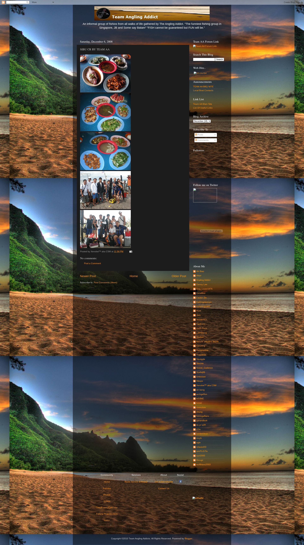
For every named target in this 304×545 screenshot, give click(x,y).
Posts (200, 135)
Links (107, 520)
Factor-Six (201, 297)
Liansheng (201, 333)
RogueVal (201, 355)
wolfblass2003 (203, 464)
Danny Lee (201, 284)
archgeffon (201, 394)
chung (199, 412)
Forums (107, 488)
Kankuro (200, 324)
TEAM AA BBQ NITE (203, 86)
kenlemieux (202, 433)
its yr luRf (201, 425)
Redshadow (202, 350)
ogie (198, 442)
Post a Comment (92, 263)
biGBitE (200, 398)
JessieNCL (201, 319)
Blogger (188, 538)
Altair (198, 275)
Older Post (179, 276)
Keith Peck (201, 328)
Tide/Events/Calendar (107, 507)
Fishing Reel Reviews (107, 514)
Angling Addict (203, 280)
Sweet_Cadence (204, 368)
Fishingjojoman (204, 302)
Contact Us (163, 488)
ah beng (200, 390)
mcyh (199, 438)
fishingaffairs (202, 416)
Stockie (200, 363)
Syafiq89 (200, 372)
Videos (107, 501)
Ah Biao (200, 271)
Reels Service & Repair (136, 482)
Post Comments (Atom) (105, 282)
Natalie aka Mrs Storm (207, 341)
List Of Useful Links (202, 108)
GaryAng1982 (203, 306)
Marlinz (200, 337)
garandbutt (201, 420)
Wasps (199, 381)
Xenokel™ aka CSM (206, 385)
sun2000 (200, 455)
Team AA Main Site (202, 104)
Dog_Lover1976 (204, 289)
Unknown (201, 377)
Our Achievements (164, 482)
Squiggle (200, 359)
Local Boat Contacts (203, 90)
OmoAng (200, 346)
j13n (198, 429)
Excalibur (201, 293)
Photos (106, 495)
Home (134, 276)
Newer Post (88, 276)
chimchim (201, 407)
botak (199, 403)
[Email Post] (130, 251)
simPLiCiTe (202, 451)
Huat (198, 311)
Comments (203, 140)
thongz (199, 460)
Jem (198, 315)
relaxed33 (201, 447)
